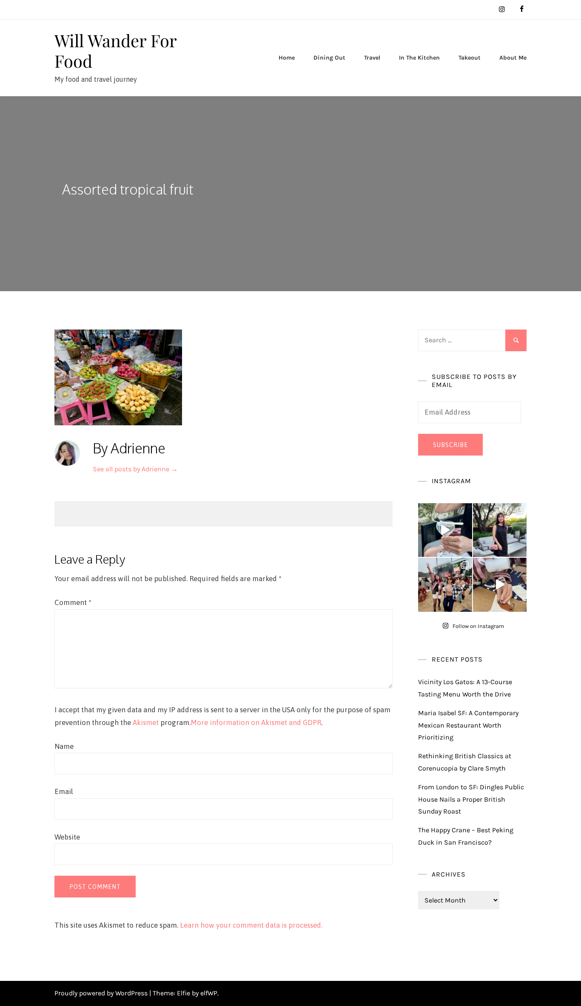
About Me (513, 57)
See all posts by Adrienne (135, 469)
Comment (72, 602)
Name (64, 746)
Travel (372, 57)
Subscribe (450, 444)
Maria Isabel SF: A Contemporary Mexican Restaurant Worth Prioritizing (468, 725)
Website (67, 837)
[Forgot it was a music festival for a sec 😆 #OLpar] (500, 585)
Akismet (146, 722)
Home (287, 57)
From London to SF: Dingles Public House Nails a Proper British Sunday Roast (471, 799)
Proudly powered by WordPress (101, 993)
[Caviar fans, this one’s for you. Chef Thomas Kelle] (445, 530)
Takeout (470, 57)
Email (63, 791)
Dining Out (329, 57)
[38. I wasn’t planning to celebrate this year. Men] (500, 530)
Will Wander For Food (115, 50)
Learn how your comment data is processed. (251, 925)
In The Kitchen (419, 57)
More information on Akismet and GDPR (256, 722)
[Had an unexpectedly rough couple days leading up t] (445, 585)
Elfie (183, 993)
